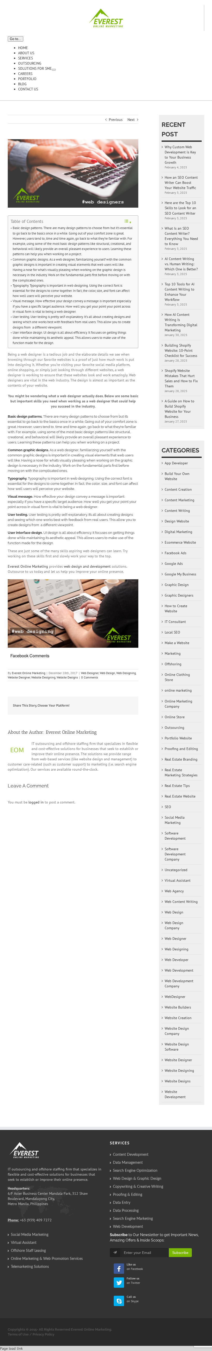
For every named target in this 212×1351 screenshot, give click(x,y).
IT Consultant (175, 621)
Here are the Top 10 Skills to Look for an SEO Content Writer (180, 207)
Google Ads (174, 563)
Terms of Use (18, 1334)
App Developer (176, 463)
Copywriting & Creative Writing (138, 1187)
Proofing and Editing (181, 748)
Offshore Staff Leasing (28, 1251)
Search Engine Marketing (133, 1219)
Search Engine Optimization (135, 1171)
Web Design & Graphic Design (137, 1179)
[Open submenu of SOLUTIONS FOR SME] (54, 70)
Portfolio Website (178, 738)
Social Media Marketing (175, 820)
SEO (168, 807)
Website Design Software (177, 1047)
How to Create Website (176, 608)
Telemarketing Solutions (30, 1267)
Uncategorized (176, 870)
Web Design (107, 673)
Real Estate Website (180, 796)
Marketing (173, 653)
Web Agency (174, 891)
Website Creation (178, 1018)
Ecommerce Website (180, 542)
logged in (36, 802)
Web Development (179, 970)
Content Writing (177, 510)
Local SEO (172, 632)
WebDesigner (175, 996)
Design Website (177, 521)
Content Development (130, 1155)
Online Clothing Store (177, 677)
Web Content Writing (181, 901)
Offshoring (173, 664)
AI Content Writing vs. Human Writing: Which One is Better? (181, 263)
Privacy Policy (43, 1334)
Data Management (128, 1163)
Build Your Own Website (177, 476)
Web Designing (126, 673)
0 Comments (89, 677)
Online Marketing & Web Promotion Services (47, 1259)
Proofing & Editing (127, 1195)
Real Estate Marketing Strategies (181, 772)
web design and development (87, 566)
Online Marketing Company (178, 704)
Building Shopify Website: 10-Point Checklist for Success (181, 350)
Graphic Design (177, 584)
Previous (116, 119)
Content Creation (178, 489)
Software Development (175, 836)
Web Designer (90, 673)
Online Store (175, 717)
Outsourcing (174, 727)
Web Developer (176, 959)
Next (131, 119)
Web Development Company (179, 983)
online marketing (178, 690)
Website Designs (67, 677)
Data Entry (121, 1203)
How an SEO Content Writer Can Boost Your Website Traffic (181, 182)
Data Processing (126, 1211)
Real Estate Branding (181, 759)
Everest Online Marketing (28, 566)
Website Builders (178, 1007)
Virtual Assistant (178, 880)
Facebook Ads (175, 553)
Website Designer (19, 677)
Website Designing (43, 677)
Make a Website (177, 643)
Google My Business (180, 574)
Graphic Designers (179, 595)
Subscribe (180, 1253)
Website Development (175, 1094)
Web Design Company (174, 925)
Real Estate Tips (177, 785)
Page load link (11, 1348)
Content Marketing (179, 500)
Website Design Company (177, 1031)
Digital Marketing (178, 531)
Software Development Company (175, 854)
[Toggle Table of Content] (128, 221)
